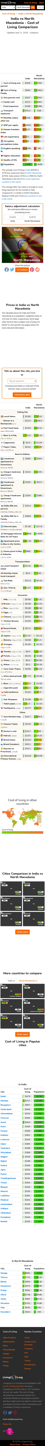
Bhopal (4, 1187)
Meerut (4, 1191)
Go (33, 7)
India (20, 13)
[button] (6, 269)
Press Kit (7, 1424)
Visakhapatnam (8, 1178)
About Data (15, 1444)
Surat (3, 1122)
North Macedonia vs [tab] (28, 980)
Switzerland (30, 1364)
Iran (26, 1352)
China (27, 1337)
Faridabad (5, 1217)
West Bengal (9, 1349)
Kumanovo (6, 1286)
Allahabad (5, 1213)
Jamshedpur (6, 1204)
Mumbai (4, 1100)
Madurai (4, 1200)
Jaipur (3, 1144)
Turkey (27, 1360)
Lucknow (5, 1139)
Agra (3, 1169)
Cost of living (30, 2)
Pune (3, 1126)
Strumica (5, 1303)
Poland (27, 1368)
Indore (4, 1165)
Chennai (5, 1118)
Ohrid (3, 1294)
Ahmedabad (6, 1113)
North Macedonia (34, 13)
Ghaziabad (6, 1152)
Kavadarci (5, 1312)
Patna (3, 1174)
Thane (4, 1182)
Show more (22, 932)
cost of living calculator (14, 1386)
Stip (3, 1307)
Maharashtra (9, 1341)
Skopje (4, 1273)
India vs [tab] (11, 980)
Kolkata (4, 1135)
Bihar (5, 1345)
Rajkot (4, 1161)
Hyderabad (6, 1109)
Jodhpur (4, 1208)
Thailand (28, 1348)
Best (41, 2)
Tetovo (4, 1277)
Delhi (3, 1096)
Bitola (3, 1281)
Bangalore (6, 1105)
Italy (26, 1356)
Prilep (3, 1290)
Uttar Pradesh (9, 1337)
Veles (3, 1299)
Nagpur (4, 1156)
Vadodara (5, 1148)
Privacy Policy (29, 1444)
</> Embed (22, 269)
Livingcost (34, 32)
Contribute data (22, 394)
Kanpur (4, 1131)
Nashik (4, 1221)
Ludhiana (5, 1195)
